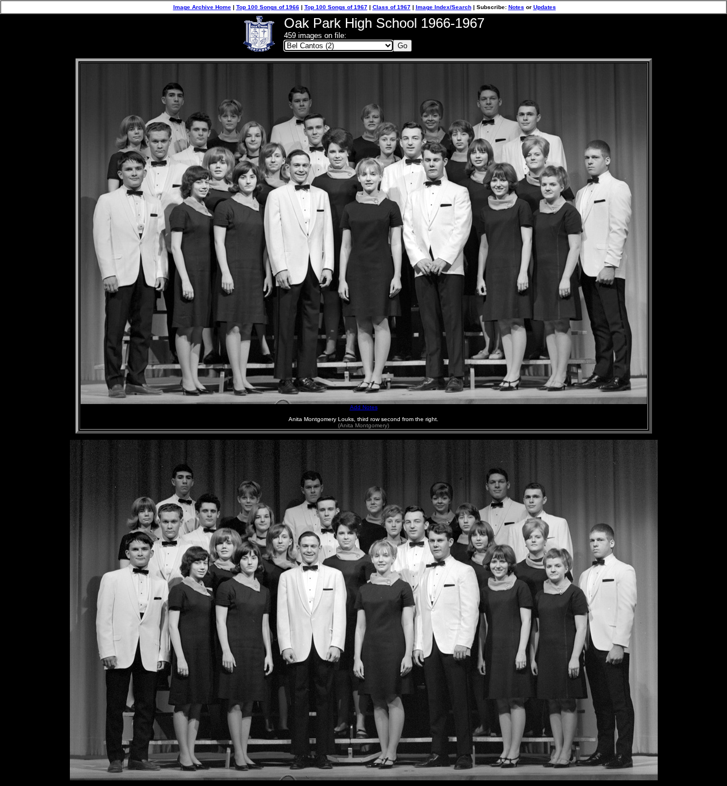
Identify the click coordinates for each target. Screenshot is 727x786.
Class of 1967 (392, 7)
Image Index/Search (443, 7)
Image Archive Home (202, 7)
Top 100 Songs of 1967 (335, 7)
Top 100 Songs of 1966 (267, 7)
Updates (544, 7)
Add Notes (364, 407)
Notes (516, 7)
